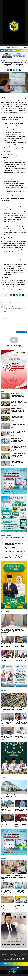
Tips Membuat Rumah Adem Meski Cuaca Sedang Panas (18, 425)
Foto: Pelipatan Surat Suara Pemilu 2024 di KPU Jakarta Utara (7, 659)
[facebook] (8, 70)
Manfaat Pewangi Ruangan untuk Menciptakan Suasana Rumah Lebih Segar (21, 737)
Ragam (3, 60)
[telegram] (17, 70)
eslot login (11, 975)
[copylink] (20, 70)
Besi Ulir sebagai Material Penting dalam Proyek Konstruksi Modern (18, 417)
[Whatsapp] (11, 958)
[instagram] (17, 958)
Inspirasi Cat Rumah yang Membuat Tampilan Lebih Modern (14, 538)
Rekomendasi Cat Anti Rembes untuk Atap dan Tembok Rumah (7, 736)
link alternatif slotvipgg (20, 975)
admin (10, 67)
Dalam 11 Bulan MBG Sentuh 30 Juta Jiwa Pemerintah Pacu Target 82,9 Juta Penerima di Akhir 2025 (16, 543)
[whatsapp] (14, 70)
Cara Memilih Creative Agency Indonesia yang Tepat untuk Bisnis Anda (17, 410)
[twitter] (11, 70)
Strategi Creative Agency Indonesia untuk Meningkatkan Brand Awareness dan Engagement (19, 433)
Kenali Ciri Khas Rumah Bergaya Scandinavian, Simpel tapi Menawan (7, 810)
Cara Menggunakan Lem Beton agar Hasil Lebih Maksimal (17, 462)
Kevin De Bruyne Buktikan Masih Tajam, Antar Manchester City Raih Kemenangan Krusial (21, 810)
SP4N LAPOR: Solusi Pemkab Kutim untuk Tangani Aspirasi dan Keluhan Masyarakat (13, 630)
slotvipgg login (15, 975)
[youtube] (23, 958)
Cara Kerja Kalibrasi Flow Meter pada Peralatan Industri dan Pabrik (17, 440)
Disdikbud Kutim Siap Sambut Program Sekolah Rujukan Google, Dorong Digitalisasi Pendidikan (7, 647)
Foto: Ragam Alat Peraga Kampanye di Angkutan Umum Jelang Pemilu (20, 645)
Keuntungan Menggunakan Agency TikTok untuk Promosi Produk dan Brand (21, 723)
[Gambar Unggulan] (14, 82)
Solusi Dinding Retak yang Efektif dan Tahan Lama (15, 552)
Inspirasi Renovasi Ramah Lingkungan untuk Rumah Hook (12, 795)
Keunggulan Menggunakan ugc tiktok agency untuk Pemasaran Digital (18, 455)
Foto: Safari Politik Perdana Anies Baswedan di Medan (20, 659)
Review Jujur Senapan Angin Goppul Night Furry (14, 548)
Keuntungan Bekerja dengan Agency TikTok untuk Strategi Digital (14, 556)
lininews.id (4, 95)
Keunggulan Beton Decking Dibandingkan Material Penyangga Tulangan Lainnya (18, 448)
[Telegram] (14, 958)
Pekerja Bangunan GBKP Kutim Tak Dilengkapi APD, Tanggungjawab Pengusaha (6, 824)
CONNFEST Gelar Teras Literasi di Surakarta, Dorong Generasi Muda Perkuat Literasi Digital (19, 403)
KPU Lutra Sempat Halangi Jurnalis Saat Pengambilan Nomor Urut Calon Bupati (20, 824)
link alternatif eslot (7, 975)
